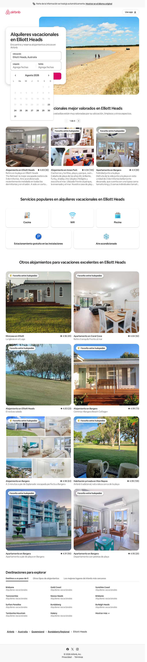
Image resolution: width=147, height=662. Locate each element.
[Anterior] (66, 121)
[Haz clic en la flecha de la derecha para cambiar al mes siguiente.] (48, 75)
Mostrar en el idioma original (99, 3)
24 (15, 110)
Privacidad (67, 657)
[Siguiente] (78, 121)
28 (37, 110)
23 (49, 104)
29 (43, 110)
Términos (78, 657)
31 (15, 116)
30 (49, 110)
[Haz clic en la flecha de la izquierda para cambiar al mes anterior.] (15, 75)
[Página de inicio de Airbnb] (13, 12)
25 (21, 110)
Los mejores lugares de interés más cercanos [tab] (85, 578)
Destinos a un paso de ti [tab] (17, 578)
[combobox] (36, 57)
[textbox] (23, 67)
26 (26, 110)
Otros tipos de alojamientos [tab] (46, 578)
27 (32, 110)
